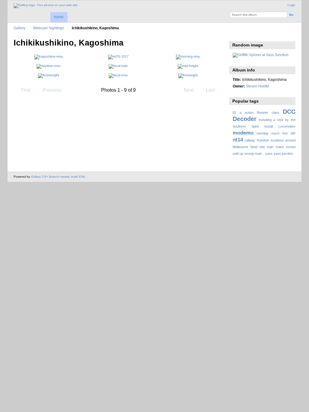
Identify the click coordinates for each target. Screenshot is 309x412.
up (241, 153)
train (270, 147)
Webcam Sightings (48, 28)
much (275, 133)
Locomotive (287, 126)
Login (291, 5)
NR (293, 133)
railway (250, 140)
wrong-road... (254, 153)
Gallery (19, 28)
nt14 (238, 140)
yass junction (283, 153)
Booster (262, 112)
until (235, 153)
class (275, 112)
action (249, 112)
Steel (253, 147)
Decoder (244, 119)
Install (268, 126)
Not (285, 133)
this (262, 147)
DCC (289, 111)
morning (262, 133)
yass (268, 153)
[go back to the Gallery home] (46, 5)
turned (290, 147)
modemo (243, 133)
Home (59, 17)
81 (234, 112)
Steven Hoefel (257, 86)
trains (280, 147)
